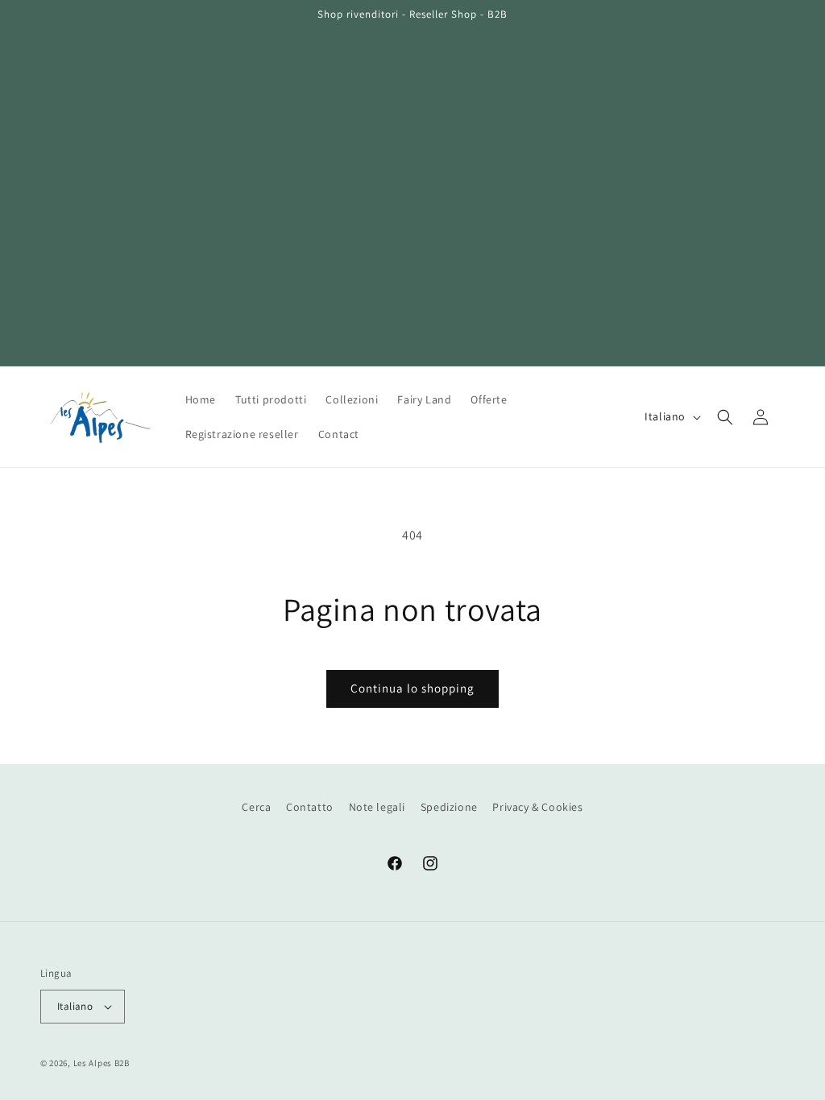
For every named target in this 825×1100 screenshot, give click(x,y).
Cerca (256, 807)
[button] (725, 417)
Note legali (377, 807)
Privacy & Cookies (537, 807)
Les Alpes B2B (101, 1063)
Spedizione (449, 807)
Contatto (310, 807)
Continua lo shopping (412, 688)
